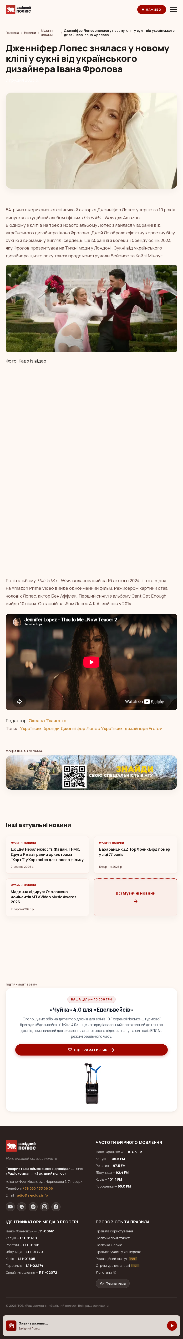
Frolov (155, 728)
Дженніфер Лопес (80, 728)
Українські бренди (40, 728)
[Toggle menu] (173, 9)
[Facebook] (56, 1206)
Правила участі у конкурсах (118, 1251)
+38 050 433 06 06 (37, 1188)
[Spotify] (33, 1206)
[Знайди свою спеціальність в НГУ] (91, 772)
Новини (30, 33)
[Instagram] (44, 1206)
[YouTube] (10, 1206)
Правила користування (114, 1231)
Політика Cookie (109, 1245)
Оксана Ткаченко (47, 720)
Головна (12, 33)
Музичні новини (47, 32)
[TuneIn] (21, 1206)
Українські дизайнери (124, 728)
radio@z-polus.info (31, 1195)
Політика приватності (113, 1238)
